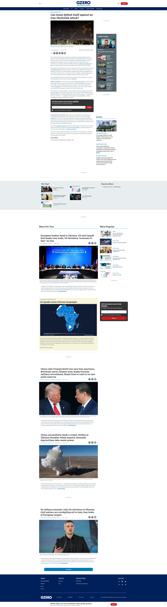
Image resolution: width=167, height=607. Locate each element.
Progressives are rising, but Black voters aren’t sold (59, 196)
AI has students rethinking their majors (88, 188)
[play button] (106, 43)
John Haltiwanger (55, 50)
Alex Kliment (44, 243)
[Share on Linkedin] (60, 53)
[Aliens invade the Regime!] (106, 241)
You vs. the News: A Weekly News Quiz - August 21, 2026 (118, 234)
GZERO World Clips (110, 63)
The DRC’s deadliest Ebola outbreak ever (119, 258)
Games (114, 231)
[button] (124, 3)
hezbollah (68, 140)
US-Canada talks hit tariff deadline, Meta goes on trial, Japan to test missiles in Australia (104, 137)
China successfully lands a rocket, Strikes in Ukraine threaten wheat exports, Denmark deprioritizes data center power (65, 437)
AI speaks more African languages (58, 301)
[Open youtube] (122, 581)
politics (52, 140)
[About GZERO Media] (75, 196)
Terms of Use (68, 110)
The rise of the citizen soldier (58, 188)
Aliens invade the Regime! (119, 242)
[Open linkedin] (125, 581)
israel (56, 140)
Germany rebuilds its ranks (59, 203)
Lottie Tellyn (50, 243)
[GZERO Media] (84, 3)
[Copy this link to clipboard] (62, 53)
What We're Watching (56, 12)
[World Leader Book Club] (102, 57)
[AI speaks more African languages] (68, 319)
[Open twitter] (119, 581)
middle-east (63, 140)
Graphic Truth (116, 273)
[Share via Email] (65, 53)
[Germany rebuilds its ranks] (46, 204)
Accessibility (70, 597)
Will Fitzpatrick (57, 379)
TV (71, 8)
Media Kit (42, 583)
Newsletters (66, 8)
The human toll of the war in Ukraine (110, 80)
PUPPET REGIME (90, 8)
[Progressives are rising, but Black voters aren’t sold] (46, 196)
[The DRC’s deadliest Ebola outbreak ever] (106, 258)
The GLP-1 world (117, 275)
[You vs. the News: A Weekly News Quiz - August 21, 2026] (106, 233)
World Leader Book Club (109, 59)
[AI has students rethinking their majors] (75, 189)
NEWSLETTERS (80, 578)
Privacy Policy (62, 110)
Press (59, 583)
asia (73, 140)
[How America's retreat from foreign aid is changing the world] (102, 86)
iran (59, 140)
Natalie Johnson (45, 379)
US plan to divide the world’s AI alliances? (110, 72)
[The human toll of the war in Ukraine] (102, 78)
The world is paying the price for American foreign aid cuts (110, 67)
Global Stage (99, 8)
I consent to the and (62, 110)
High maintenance (117, 267)
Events (42, 586)
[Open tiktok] (125, 584)
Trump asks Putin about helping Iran (119, 250)
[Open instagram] (122, 584)
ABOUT (43, 578)
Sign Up (114, 604)
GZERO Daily (78, 581)
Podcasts (82, 8)
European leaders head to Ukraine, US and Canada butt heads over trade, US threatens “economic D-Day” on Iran (67, 238)
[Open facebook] (119, 584)
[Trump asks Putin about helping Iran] (106, 249)
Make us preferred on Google (87, 50)
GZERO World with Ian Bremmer (110, 84)
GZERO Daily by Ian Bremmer (82, 583)
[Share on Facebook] (54, 53)
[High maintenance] (106, 266)
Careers (42, 588)
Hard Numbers (116, 256)
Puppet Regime (108, 56)
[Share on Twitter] (57, 53)
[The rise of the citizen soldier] (46, 189)
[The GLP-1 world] (106, 274)
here (51, 347)
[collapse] (164, 603)
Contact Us (60, 581)
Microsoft (53, 299)
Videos (76, 8)
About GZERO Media (86, 196)
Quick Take (100, 49)
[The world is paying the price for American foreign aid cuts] (102, 64)
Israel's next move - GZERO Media (111, 187)
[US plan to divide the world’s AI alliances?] (102, 72)
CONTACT (61, 578)
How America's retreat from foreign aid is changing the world (109, 89)
